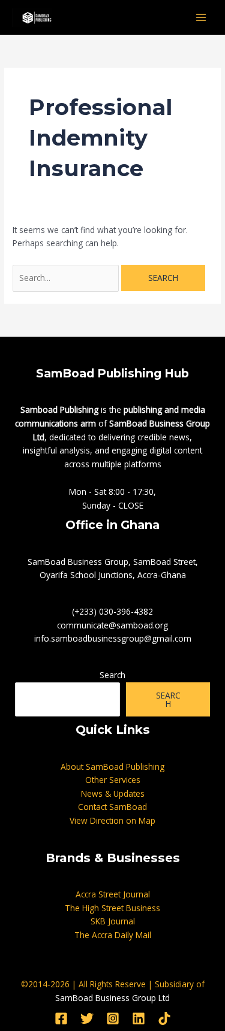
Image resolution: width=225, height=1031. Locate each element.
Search (112, 675)
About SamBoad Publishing (112, 766)
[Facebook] (61, 1018)
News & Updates (113, 793)
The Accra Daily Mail (112, 935)
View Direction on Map (112, 820)
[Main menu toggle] (201, 17)
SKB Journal (113, 921)
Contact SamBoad (112, 806)
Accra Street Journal (113, 894)
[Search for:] (67, 277)
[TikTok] (164, 1018)
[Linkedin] (138, 1018)
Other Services (112, 779)
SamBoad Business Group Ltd (112, 997)
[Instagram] (112, 1018)
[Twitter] (87, 1018)
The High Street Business (112, 908)
